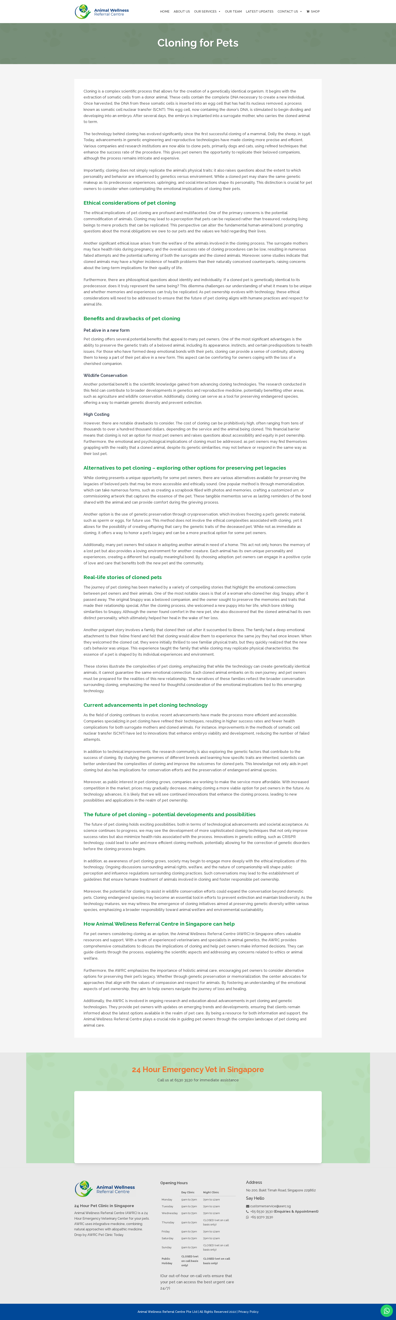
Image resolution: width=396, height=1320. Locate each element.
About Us (182, 11)
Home (165, 11)
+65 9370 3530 (262, 1217)
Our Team (233, 11)
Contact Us (288, 11)
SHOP (314, 11)
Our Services (205, 11)
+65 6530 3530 (261, 1211)
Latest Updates (259, 11)
